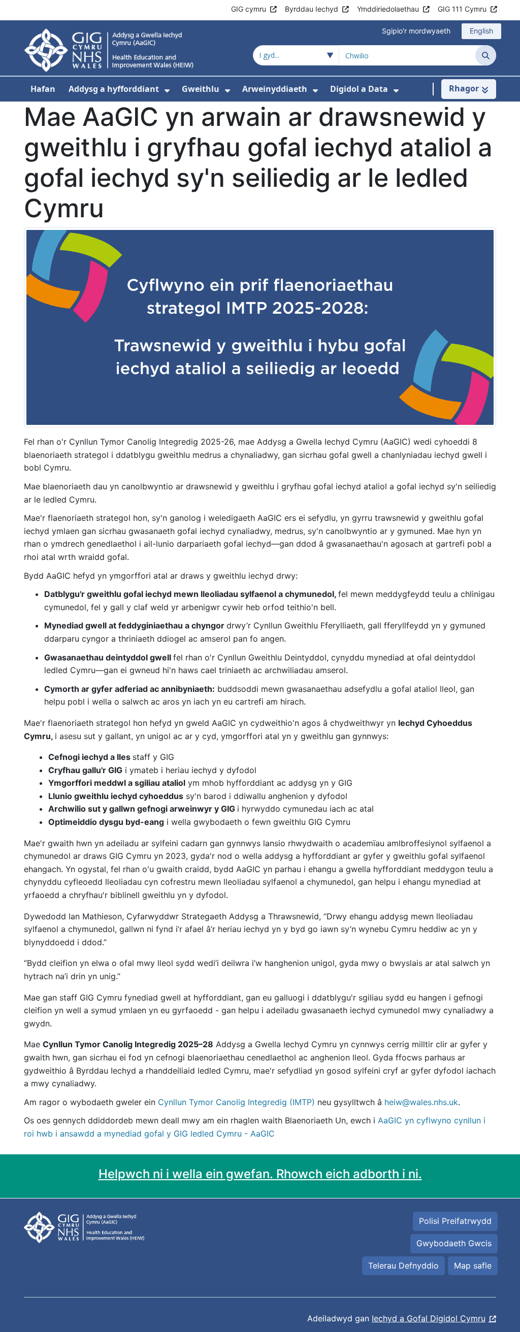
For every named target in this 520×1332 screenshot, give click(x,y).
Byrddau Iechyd (311, 9)
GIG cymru (248, 9)
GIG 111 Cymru (462, 9)
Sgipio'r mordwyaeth (416, 30)
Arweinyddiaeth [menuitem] (274, 88)
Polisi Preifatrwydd (455, 1221)
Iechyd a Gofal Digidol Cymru (428, 1318)
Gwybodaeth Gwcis (454, 1243)
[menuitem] (167, 90)
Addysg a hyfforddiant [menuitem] (114, 88)
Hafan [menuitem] (42, 88)
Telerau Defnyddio (403, 1265)
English (481, 30)
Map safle (473, 1265)
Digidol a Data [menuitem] (359, 88)
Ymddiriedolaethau (388, 9)
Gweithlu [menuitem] (200, 88)
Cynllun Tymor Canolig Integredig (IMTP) (236, 1102)
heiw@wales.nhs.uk (421, 1102)
